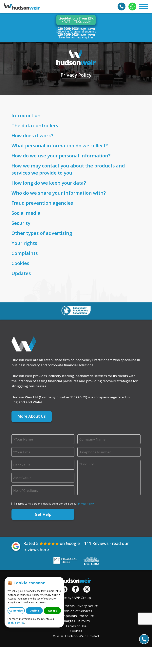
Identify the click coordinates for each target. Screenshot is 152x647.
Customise (16, 610)
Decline (34, 610)
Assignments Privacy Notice (76, 605)
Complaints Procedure (76, 616)
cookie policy (16, 622)
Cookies (76, 631)
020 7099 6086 (68, 28)
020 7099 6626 (68, 34)
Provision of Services (76, 611)
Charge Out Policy (76, 621)
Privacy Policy (86, 503)
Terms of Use (76, 626)
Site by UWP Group (76, 597)
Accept (52, 610)
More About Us (31, 416)
